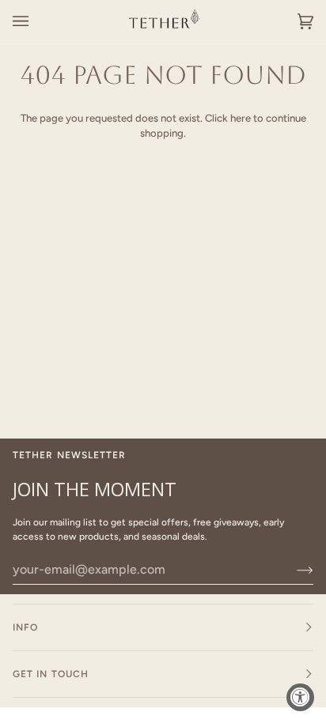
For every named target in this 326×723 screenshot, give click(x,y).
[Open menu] (36, 21)
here (240, 118)
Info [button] (25, 627)
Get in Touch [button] (51, 674)
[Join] (292, 569)
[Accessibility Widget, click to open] (300, 697)
